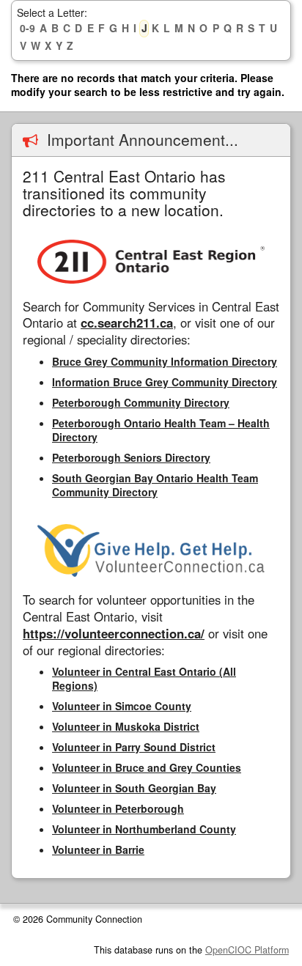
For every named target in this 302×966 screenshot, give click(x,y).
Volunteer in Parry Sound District (134, 747)
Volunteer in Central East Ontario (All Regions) (144, 678)
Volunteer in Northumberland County (144, 829)
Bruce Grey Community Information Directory (164, 361)
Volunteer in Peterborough (118, 808)
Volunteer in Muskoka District (125, 726)
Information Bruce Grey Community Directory (164, 382)
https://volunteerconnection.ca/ (114, 633)
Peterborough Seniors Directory (131, 457)
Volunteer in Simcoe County (121, 705)
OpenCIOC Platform (247, 949)
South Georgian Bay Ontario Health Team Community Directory (155, 485)
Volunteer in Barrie (98, 849)
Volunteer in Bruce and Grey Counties (146, 767)
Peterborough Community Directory (140, 402)
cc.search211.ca (127, 322)
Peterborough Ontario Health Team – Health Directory (161, 430)
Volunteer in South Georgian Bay (134, 788)
